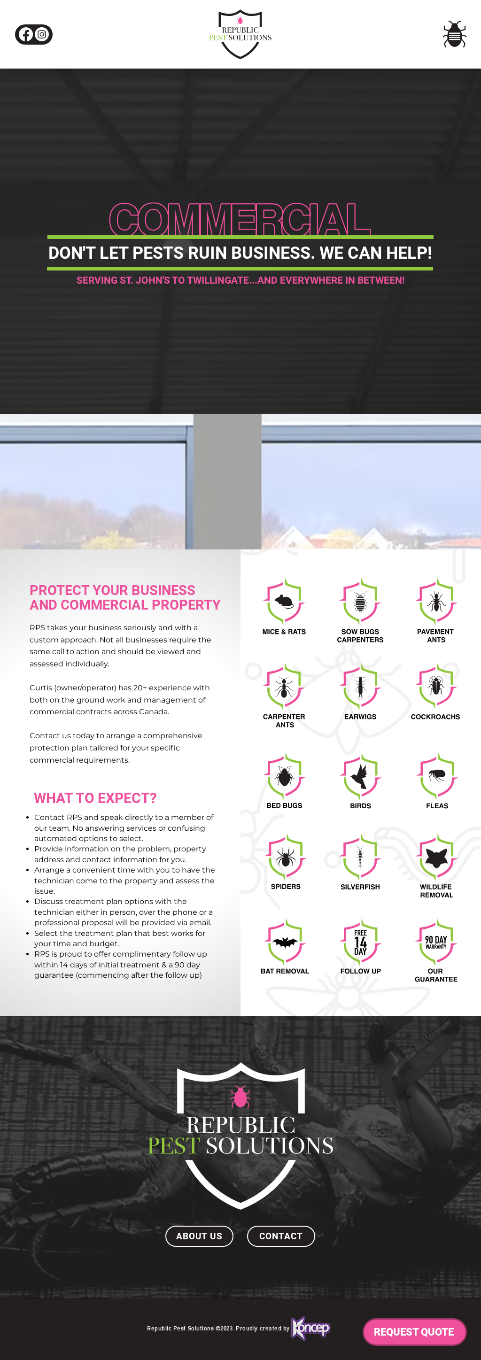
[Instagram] (42, 34)
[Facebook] (26, 34)
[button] (454, 34)
